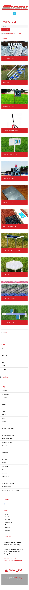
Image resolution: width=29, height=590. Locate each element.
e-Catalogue (5, 359)
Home (3, 348)
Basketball (4, 390)
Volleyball (4, 421)
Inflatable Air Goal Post (8, 435)
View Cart (5, 377)
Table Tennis (5, 432)
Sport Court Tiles (6, 486)
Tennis (3, 418)
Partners (4, 369)
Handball (4, 404)
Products (7, 33)
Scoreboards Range (7, 456)
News (3, 362)
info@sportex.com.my (10, 558)
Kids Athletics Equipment (8, 483)
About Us (4, 352)
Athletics (12, 33)
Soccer (3, 425)
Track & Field (18, 33)
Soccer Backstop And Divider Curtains (11, 490)
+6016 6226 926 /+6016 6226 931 (13, 560)
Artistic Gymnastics (7, 438)
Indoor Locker (5, 397)
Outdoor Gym (5, 476)
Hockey (3, 469)
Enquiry (4, 365)
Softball (4, 462)
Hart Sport (4, 459)
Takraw (3, 414)
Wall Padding (5, 449)
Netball (4, 408)
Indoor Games (5, 394)
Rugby (3, 411)
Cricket (3, 401)
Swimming (4, 473)
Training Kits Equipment (8, 428)
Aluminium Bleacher (7, 442)
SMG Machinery (5, 445)
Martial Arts (5, 452)
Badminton (5, 466)
